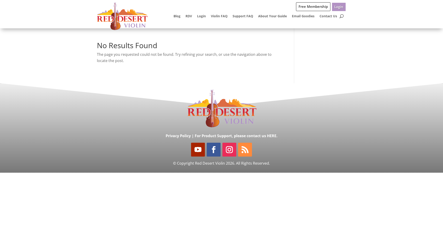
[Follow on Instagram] (229, 150)
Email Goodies (303, 16)
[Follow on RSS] (245, 150)
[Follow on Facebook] (214, 150)
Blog (177, 16)
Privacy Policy (178, 135)
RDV (189, 16)
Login (338, 6)
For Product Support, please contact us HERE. (236, 135)
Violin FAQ (219, 16)
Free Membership (313, 6)
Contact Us (328, 16)
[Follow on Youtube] (198, 150)
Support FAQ (243, 16)
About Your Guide (272, 16)
